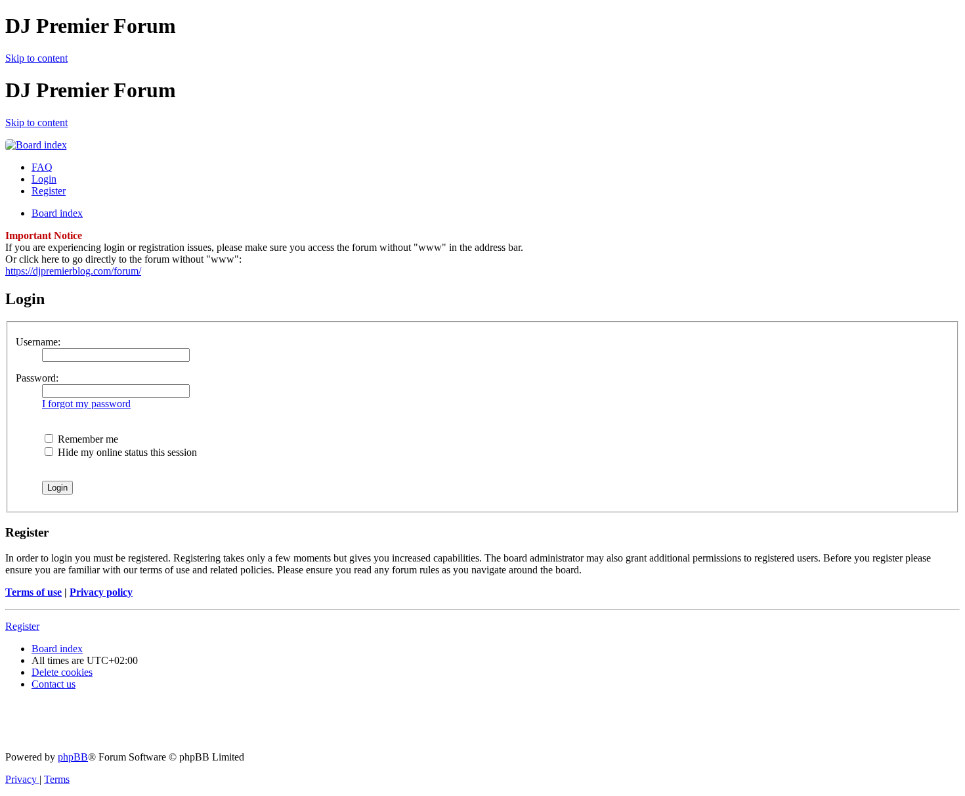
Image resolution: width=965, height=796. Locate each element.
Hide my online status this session (126, 452)
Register (22, 626)
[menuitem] (42, 167)
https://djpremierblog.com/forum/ (73, 270)
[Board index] (36, 144)
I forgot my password (86, 403)
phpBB (73, 757)
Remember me (86, 439)
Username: (38, 341)
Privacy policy (101, 592)
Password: (37, 378)
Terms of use (33, 592)
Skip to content (36, 58)
